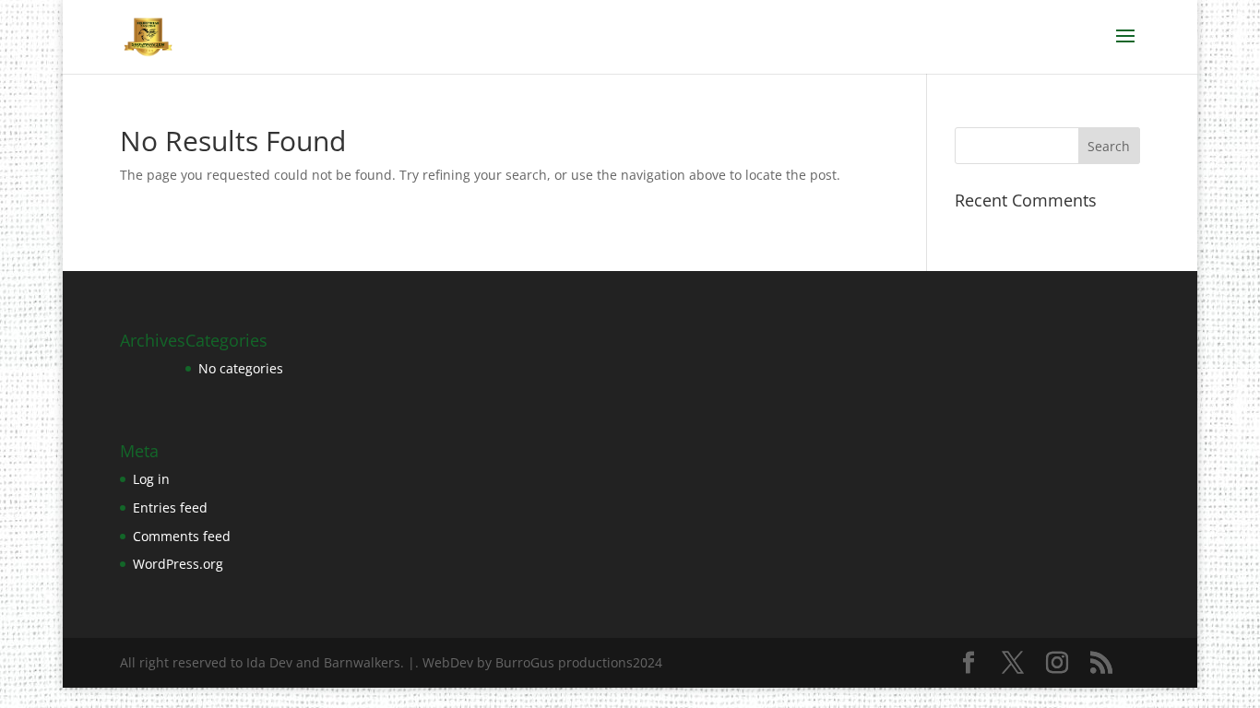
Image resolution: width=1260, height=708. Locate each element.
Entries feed (170, 507)
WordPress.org (178, 563)
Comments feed (182, 536)
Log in (151, 479)
